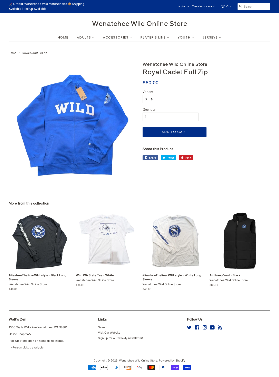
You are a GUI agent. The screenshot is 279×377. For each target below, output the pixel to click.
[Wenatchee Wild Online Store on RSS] (220, 328)
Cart (229, 6)
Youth (185, 37)
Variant (148, 92)
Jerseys (210, 37)
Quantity (149, 109)
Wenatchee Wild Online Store (139, 23)
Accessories (116, 37)
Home (63, 37)
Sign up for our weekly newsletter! (120, 338)
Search (102, 327)
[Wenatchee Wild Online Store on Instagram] (204, 328)
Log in (181, 6)
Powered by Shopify (172, 360)
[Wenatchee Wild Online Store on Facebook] (197, 328)
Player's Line (153, 37)
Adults (84, 37)
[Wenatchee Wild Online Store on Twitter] (189, 328)
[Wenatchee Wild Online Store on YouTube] (212, 328)
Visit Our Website (109, 332)
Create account (203, 6)
